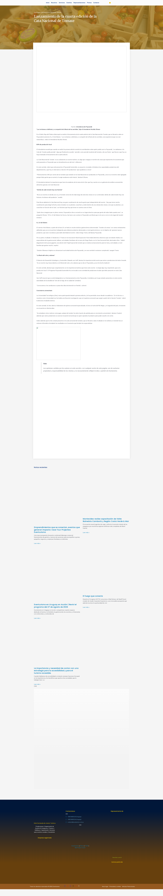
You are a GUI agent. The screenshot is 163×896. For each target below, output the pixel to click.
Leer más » (37, 543)
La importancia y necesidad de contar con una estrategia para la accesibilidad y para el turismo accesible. (56, 670)
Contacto (96, 2)
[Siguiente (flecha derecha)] (5, 894)
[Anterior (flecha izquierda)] (1, 894)
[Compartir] (5, 891)
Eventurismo (75, 846)
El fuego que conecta (93, 596)
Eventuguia (37, 12)
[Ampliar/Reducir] (13, 891)
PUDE (86, 846)
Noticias (59, 12)
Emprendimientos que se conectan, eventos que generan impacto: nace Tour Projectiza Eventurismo (57, 529)
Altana (82, 846)
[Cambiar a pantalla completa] (9, 891)
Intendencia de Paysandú (48, 12)
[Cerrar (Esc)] (1, 891)
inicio (47, 2)
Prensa (89, 2)
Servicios (62, 2)
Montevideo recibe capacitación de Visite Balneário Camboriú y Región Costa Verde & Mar (106, 520)
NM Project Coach (80, 847)
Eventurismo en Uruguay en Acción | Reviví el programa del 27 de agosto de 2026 (55, 605)
